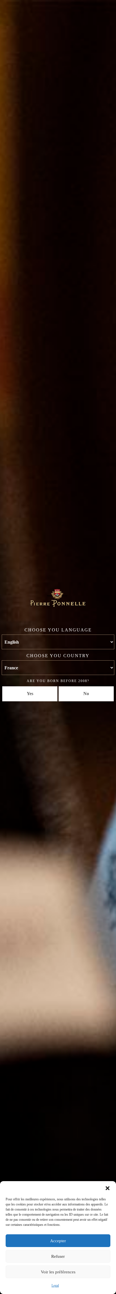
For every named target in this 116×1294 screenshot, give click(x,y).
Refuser (58, 1256)
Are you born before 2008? (58, 681)
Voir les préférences (58, 1272)
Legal (55, 1285)
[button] (107, 1188)
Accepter (58, 1241)
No (86, 693)
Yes (30, 693)
